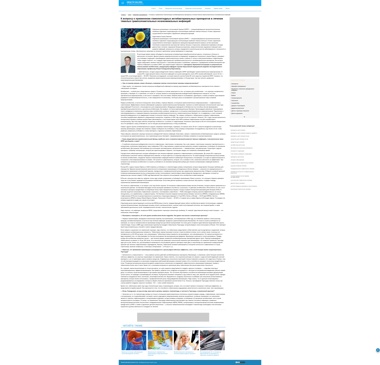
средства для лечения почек (239, 139)
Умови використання (127, 362)
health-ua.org (135, 2)
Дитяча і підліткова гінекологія (240, 111)
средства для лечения (237, 142)
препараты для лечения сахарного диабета (244, 133)
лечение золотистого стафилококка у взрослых (242, 172)
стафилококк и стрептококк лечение (242, 163)
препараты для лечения (238, 130)
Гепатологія (234, 100)
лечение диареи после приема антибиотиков (240, 176)
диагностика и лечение (238, 183)
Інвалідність (234, 83)
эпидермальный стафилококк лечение (242, 168)
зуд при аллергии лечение (238, 166)
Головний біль (235, 103)
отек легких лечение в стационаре (241, 154)
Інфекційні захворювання (238, 86)
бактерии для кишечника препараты (242, 148)
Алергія (233, 93)
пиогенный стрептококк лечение (241, 189)
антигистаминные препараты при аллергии (244, 186)
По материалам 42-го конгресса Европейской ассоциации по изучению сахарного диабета (210, 353)
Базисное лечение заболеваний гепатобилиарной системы (132, 352)
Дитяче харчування (236, 113)
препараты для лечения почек (240, 136)
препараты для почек (237, 157)
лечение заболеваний (237, 160)
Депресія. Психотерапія (238, 105)
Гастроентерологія (236, 98)
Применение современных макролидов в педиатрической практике (158, 353)
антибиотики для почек (238, 145)
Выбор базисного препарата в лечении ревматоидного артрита (184, 352)
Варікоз (233, 95)
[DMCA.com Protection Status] (240, 363)
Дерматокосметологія (237, 108)
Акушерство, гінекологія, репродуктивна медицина (242, 89)
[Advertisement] (244, 47)
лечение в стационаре (237, 151)
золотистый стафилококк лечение (241, 180)
